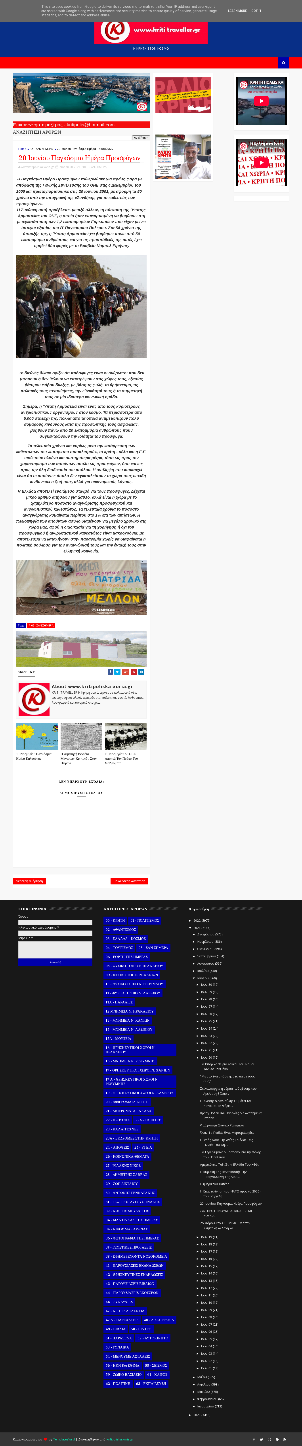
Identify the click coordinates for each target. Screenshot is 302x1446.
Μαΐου (202, 1377)
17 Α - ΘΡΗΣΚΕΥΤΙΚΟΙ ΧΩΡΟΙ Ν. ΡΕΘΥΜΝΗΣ (132, 1081)
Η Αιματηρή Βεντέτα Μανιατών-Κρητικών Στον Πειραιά (79, 758)
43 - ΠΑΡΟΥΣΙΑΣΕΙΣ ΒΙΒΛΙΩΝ (130, 1284)
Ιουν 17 (207, 1251)
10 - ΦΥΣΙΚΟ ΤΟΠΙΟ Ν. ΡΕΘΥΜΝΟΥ (134, 984)
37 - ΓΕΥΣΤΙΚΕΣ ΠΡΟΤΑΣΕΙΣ (129, 1247)
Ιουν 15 (207, 1266)
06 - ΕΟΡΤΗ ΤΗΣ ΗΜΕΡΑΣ (127, 957)
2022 (197, 920)
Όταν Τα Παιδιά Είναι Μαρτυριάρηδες (227, 1132)
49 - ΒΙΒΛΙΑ (116, 1329)
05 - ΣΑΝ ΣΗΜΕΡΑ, (95, 167)
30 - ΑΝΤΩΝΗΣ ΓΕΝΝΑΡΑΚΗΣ (130, 1193)
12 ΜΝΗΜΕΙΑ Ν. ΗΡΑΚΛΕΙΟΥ (130, 1011)
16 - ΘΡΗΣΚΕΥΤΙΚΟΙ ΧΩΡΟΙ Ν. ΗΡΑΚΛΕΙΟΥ (130, 1050)
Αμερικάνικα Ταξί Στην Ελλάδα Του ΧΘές (229, 1164)
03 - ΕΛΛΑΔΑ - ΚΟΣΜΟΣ (126, 939)
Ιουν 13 (207, 1280)
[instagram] (269, 1439)
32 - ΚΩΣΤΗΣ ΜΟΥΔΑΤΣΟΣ (127, 1211)
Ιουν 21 (207, 1050)
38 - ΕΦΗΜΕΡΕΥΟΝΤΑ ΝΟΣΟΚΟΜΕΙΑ (136, 1256)
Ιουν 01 (207, 1368)
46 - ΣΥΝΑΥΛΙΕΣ (119, 1302)
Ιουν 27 (207, 1006)
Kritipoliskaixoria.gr (119, 1439)
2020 (197, 1415)
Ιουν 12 (207, 1288)
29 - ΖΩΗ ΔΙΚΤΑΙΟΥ (122, 1184)
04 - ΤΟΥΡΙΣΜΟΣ (119, 948)
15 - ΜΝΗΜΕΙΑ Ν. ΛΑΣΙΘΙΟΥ (129, 1029)
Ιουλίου (203, 971)
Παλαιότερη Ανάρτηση (129, 881)
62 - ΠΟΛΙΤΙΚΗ (118, 1384)
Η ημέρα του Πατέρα (214, 1184)
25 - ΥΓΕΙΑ (143, 1147)
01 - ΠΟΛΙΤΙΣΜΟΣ (144, 920)
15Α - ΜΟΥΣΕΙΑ (118, 1038)
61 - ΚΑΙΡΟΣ (157, 1374)
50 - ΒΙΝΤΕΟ (141, 1329)
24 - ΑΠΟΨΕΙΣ (117, 1147)
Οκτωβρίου (205, 949)
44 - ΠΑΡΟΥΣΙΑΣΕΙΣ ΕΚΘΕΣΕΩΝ (132, 1293)
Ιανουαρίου (206, 1406)
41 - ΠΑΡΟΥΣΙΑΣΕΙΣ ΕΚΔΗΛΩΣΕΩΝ (135, 1265)
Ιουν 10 (207, 1302)
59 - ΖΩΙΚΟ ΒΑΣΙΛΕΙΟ (124, 1374)
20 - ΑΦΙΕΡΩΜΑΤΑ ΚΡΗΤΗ (127, 1102)
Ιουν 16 (207, 1259)
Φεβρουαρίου (207, 1399)
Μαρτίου (204, 1391)
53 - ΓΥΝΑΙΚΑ (117, 1347)
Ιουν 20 (207, 1057)
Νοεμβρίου (205, 941)
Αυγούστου (206, 963)
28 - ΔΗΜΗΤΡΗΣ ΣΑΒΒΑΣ (126, 1175)
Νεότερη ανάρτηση (29, 881)
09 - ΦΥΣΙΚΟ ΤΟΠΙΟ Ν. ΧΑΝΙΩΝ (132, 975)
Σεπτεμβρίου (207, 956)
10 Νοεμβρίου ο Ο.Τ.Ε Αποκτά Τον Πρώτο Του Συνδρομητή (121, 758)
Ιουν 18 (207, 1244)
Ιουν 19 (207, 1237)
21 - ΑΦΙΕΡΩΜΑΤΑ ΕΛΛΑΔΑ (128, 1111)
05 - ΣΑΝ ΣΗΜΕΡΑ (42, 149)
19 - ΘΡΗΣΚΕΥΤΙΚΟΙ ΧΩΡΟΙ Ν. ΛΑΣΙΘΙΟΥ (140, 1093)
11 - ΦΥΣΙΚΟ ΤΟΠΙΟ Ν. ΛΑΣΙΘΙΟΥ (133, 993)
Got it (256, 11)
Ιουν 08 (207, 1317)
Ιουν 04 (207, 1346)
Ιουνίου (203, 978)
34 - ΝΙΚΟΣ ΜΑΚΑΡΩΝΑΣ (127, 1229)
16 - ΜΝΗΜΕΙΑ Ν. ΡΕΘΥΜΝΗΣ (130, 1061)
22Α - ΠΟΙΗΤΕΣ (148, 1120)
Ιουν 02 (207, 1361)
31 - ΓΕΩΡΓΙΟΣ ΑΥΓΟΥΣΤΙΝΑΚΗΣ (133, 1202)
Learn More (237, 11)
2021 (197, 928)
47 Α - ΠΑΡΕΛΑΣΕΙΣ (122, 1320)
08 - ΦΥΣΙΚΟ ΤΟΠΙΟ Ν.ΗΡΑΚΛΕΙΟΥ (134, 966)
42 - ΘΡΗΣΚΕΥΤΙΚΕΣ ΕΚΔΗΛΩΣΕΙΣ (134, 1274)
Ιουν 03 (207, 1353)
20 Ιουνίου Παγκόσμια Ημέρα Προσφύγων (231, 1203)
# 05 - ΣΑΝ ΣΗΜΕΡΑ (41, 625)
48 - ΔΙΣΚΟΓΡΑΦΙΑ (159, 1320)
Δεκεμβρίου (206, 934)
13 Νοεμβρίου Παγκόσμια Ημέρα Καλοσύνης (34, 756)
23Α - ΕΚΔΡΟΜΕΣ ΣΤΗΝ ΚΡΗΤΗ (132, 1138)
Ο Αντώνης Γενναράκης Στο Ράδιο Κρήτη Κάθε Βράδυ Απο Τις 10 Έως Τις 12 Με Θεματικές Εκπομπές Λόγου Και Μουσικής (182, 121)
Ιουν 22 (207, 1043)
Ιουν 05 (207, 1339)
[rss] (284, 1439)
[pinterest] (277, 1439)
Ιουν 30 (207, 984)
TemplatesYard (64, 1439)
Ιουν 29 (207, 992)
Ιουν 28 (207, 999)
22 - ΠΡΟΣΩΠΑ (118, 1120)
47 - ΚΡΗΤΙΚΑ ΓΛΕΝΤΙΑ (125, 1311)
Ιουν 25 (207, 1021)
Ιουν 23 (207, 1036)
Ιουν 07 (207, 1324)
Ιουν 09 (207, 1310)
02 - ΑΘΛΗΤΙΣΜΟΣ (121, 929)
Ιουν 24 (207, 1028)
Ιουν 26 (207, 1014)
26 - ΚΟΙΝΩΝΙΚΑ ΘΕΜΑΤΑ (127, 1156)
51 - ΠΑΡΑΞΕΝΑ (119, 1338)
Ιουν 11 (207, 1295)
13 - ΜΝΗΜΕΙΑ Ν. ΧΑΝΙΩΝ (128, 1020)
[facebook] (253, 1439)
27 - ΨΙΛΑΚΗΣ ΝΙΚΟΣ (123, 1165)
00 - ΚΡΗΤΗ (115, 920)
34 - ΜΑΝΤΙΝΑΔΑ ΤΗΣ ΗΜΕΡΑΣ (132, 1220)
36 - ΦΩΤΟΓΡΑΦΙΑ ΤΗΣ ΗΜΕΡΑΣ (132, 1238)
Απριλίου (204, 1384)
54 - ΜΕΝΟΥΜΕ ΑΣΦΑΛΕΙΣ (128, 1356)
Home (22, 149)
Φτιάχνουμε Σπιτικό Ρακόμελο (222, 1125)
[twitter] (261, 1439)
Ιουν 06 (207, 1331)
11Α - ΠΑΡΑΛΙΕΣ (119, 1002)
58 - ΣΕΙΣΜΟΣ (156, 1365)
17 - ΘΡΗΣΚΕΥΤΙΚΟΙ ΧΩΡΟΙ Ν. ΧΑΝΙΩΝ (138, 1070)
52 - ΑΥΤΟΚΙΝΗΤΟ (153, 1338)
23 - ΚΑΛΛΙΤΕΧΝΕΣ (122, 1129)
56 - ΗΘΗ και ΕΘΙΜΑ (123, 1365)
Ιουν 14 (207, 1273)
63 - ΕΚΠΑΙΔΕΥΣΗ (151, 1384)
